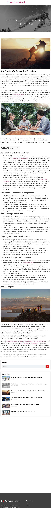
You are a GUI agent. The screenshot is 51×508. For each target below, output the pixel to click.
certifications (24, 343)
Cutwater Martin (16, 2)
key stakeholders (28, 263)
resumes (35, 343)
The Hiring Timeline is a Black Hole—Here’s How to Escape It (26, 397)
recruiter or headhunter (20, 158)
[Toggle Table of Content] (17, 148)
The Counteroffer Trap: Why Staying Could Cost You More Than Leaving (29, 391)
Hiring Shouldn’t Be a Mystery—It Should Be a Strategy (25, 404)
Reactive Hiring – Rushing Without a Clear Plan (23, 411)
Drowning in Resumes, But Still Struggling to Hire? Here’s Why (26, 377)
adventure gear (16, 97)
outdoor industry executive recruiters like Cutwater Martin (26, 341)
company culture (18, 95)
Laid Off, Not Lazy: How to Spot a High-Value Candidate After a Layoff (29, 384)
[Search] (47, 366)
